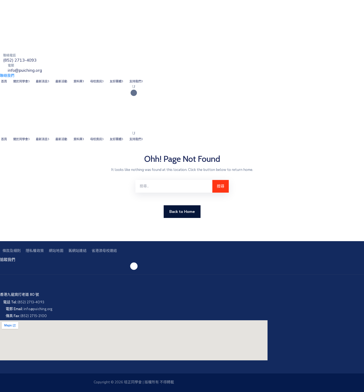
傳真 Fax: (26, 316)
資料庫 (78, 81)
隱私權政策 (35, 251)
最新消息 (42, 81)
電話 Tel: (23, 302)
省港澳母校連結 (104, 251)
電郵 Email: (29, 309)
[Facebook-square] (134, 93)
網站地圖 (56, 251)
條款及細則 (12, 251)
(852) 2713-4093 (19, 60)
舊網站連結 (77, 251)
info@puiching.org (25, 70)
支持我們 (135, 81)
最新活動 (61, 81)
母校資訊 (96, 81)
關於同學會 (20, 81)
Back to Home (182, 211)
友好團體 (116, 81)
